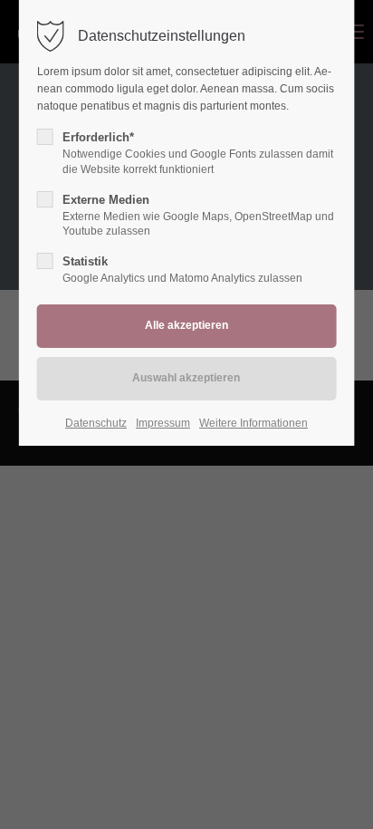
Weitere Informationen (253, 423)
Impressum (163, 423)
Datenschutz (96, 423)
